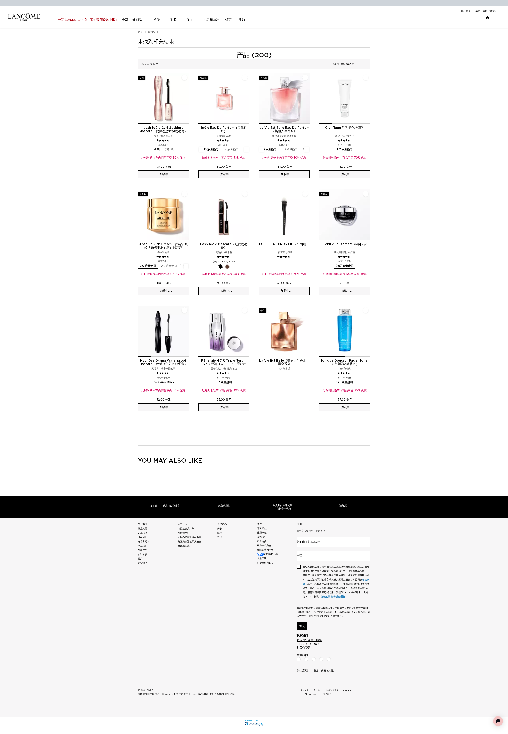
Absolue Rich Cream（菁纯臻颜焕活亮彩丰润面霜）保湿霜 (163, 246)
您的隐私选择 (271, 554)
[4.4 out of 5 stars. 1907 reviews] (163, 140)
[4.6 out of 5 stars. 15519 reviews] (223, 140)
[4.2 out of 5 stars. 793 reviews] (223, 373)
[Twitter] (314, 659)
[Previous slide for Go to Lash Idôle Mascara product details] (200, 214)
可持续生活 (184, 533)
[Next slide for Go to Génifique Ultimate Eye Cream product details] (367, 214)
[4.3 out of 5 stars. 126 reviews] (344, 140)
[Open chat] (498, 721)
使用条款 (262, 532)
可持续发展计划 (186, 528)
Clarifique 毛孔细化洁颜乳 (344, 127)
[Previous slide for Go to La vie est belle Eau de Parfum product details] (261, 98)
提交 (302, 626)
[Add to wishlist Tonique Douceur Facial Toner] (365, 310)
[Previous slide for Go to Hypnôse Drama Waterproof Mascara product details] (140, 331)
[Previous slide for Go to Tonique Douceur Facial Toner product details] (321, 331)
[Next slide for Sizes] (246, 149)
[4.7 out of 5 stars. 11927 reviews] (284, 140)
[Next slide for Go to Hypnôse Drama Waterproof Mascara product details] (186, 331)
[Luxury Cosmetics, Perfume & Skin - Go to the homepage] (24, 17)
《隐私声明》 (313, 616)
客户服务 (466, 11)
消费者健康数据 (265, 563)
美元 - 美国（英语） (486, 11)
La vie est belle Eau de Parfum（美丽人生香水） (284, 129)
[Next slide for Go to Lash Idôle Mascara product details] (246, 214)
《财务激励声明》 (332, 616)
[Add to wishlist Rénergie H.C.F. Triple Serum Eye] (245, 310)
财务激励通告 (338, 596)
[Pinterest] (329, 659)
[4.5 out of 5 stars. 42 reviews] (284, 257)
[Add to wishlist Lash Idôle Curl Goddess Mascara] (184, 77)
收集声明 (262, 558)
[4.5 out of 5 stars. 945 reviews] (163, 373)
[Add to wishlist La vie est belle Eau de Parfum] (305, 77)
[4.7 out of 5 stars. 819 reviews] (163, 257)
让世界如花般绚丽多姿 (189, 537)
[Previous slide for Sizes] (201, 149)
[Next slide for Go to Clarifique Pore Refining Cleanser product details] (367, 98)
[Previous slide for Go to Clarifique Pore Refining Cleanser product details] (321, 98)
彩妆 (219, 533)
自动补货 (142, 554)
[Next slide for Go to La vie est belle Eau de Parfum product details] (307, 98)
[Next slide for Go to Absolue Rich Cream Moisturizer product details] (186, 214)
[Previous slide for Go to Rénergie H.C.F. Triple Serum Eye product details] (200, 331)
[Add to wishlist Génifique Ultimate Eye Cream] (365, 194)
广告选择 (262, 541)
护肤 (219, 528)
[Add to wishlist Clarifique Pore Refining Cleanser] (365, 77)
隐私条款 (262, 528)
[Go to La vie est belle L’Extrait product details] (284, 331)
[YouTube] (321, 659)
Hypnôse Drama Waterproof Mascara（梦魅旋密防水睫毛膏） (163, 362)
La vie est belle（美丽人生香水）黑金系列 (284, 362)
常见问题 (142, 528)
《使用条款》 (304, 612)
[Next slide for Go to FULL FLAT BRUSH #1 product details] (307, 214)
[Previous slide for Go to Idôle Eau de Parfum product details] (200, 98)
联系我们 (142, 546)
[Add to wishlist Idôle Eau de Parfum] (245, 77)
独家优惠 (142, 550)
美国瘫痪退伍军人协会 (189, 541)
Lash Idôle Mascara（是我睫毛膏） (223, 246)
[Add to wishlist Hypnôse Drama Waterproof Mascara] (184, 310)
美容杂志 (222, 524)
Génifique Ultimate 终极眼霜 (345, 244)
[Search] (461, 20)
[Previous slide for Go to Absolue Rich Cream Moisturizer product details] (140, 214)
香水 (219, 537)
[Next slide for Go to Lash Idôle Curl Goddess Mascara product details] (186, 98)
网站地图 (142, 563)
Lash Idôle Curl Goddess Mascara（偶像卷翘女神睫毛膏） (163, 129)
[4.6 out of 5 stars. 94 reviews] (344, 257)
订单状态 (142, 533)
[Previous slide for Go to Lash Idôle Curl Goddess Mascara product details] (140, 98)
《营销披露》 (344, 612)
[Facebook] (299, 659)
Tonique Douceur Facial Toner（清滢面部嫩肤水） (344, 362)
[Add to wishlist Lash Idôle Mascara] (245, 194)
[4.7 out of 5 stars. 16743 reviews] (223, 257)
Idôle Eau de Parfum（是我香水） (224, 129)
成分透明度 (184, 546)
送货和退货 (144, 541)
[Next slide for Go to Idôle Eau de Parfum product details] (246, 98)
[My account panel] (471, 19)
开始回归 (142, 537)
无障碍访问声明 (265, 550)
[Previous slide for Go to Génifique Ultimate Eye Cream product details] (321, 214)
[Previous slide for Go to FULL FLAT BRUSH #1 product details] (261, 214)
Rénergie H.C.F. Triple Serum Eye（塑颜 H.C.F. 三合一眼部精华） (223, 362)
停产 (140, 558)
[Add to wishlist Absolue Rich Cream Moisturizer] (184, 194)
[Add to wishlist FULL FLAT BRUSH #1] (305, 194)
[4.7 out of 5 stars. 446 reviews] (344, 373)
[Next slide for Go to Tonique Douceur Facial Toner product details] (367, 331)
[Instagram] (306, 659)
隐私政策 (325, 596)
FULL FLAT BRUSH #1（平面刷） (284, 244)
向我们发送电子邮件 (309, 640)
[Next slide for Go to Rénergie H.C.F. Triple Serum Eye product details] (246, 331)
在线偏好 (262, 537)
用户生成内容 (264, 545)
